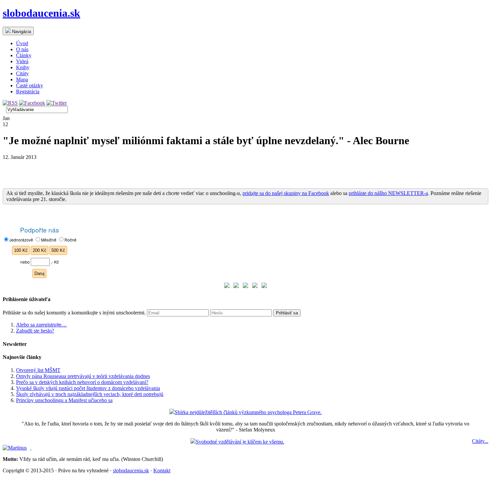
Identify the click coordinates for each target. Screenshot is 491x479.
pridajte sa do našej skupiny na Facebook (285, 193)
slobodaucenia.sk (41, 13)
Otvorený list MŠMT (38, 370)
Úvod (22, 43)
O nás (22, 49)
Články (23, 55)
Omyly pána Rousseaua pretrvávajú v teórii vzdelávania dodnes (83, 376)
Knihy (22, 67)
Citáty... (480, 441)
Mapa (22, 79)
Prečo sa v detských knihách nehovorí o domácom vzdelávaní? (82, 382)
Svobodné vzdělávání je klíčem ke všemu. (240, 442)
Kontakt (161, 470)
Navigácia (21, 31)
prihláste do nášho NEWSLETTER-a (388, 193)
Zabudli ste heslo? (35, 330)
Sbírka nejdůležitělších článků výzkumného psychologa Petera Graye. (248, 412)
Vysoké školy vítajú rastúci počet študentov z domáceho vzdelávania (88, 388)
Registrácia (27, 91)
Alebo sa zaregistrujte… (41, 324)
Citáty (22, 73)
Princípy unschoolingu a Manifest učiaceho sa (64, 400)
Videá (22, 61)
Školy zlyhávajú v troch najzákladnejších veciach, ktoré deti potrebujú (89, 394)
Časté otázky (29, 85)
